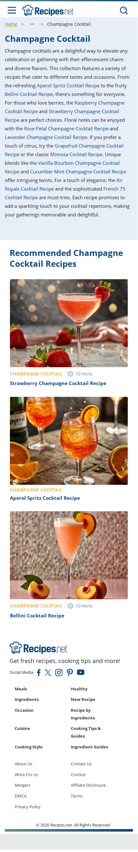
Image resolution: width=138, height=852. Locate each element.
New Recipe (83, 699)
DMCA (21, 796)
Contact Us (81, 764)
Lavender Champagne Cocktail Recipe (46, 137)
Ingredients (27, 699)
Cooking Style (29, 747)
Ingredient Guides (89, 747)
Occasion (24, 710)
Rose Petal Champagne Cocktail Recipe (66, 128)
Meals (21, 689)
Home (11, 24)
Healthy (79, 689)
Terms (77, 796)
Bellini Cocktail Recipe (29, 94)
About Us (23, 764)
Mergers (22, 785)
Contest (78, 774)
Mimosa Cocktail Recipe (76, 154)
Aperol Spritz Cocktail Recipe (68, 85)
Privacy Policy (28, 807)
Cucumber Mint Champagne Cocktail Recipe (78, 171)
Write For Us (26, 774)
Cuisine (22, 728)
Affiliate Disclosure (88, 785)
